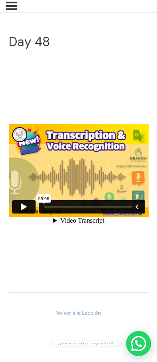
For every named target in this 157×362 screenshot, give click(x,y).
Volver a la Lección (78, 313)
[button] (138, 343)
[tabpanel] (79, 171)
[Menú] (11, 6)
